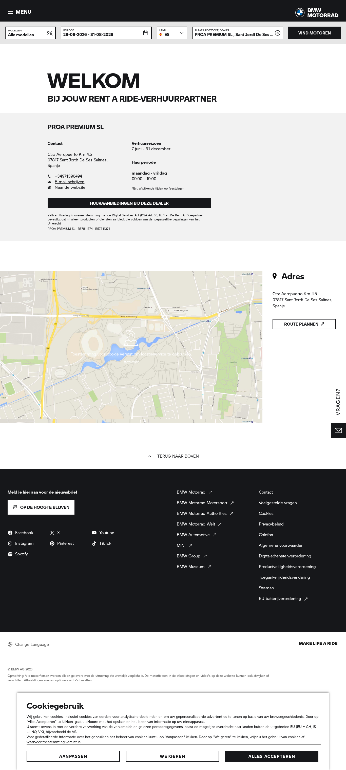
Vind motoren (314, 33)
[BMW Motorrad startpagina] (316, 12)
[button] (18, 12)
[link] (87, 176)
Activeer (131, 362)
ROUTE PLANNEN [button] (301, 324)
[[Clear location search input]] (278, 33)
